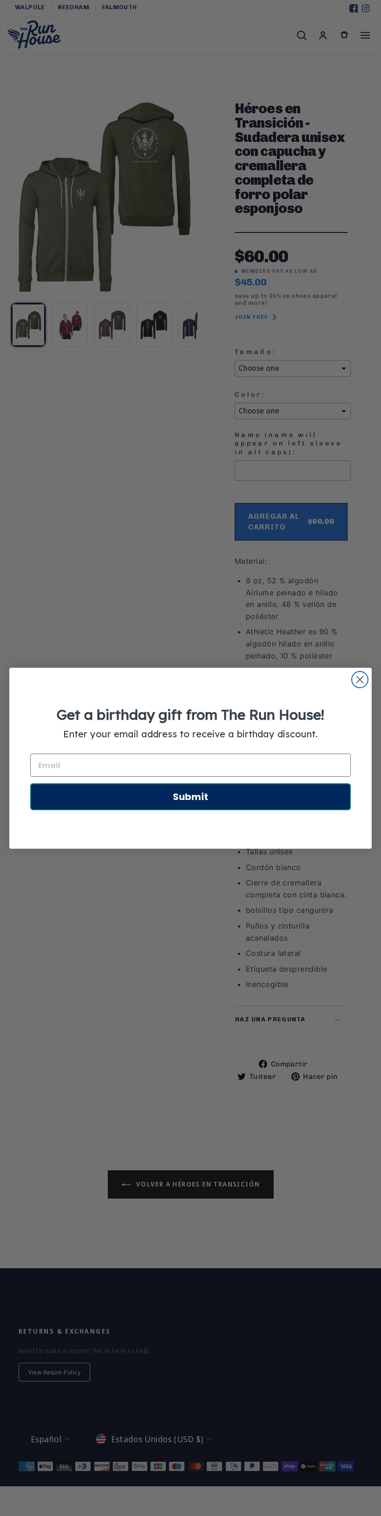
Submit (190, 796)
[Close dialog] (360, 679)
